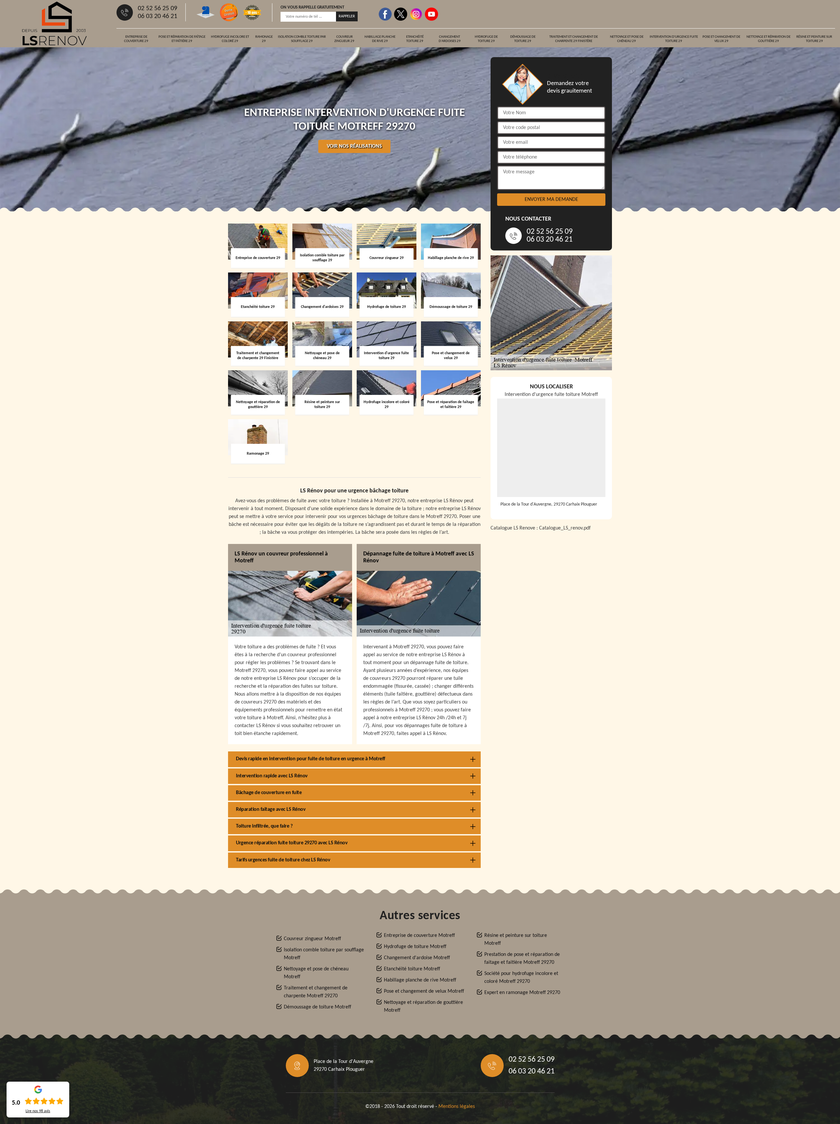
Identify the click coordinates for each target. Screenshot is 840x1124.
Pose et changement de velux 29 (721, 39)
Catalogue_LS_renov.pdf (565, 528)
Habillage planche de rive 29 (380, 39)
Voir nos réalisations (354, 146)
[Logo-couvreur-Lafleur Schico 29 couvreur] (54, 23)
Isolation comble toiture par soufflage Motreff (324, 954)
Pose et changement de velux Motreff (424, 991)
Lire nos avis (38, 1111)
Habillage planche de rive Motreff (420, 980)
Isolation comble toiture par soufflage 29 (302, 39)
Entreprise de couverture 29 (136, 39)
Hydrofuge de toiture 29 (486, 39)
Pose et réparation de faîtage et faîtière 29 (181, 39)
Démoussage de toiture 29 (523, 39)
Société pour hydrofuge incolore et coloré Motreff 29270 (521, 977)
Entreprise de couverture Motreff (419, 935)
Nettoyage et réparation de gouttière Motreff (423, 1006)
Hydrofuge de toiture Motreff (415, 946)
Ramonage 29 (264, 39)
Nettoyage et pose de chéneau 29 (626, 39)
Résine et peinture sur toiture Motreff (515, 939)
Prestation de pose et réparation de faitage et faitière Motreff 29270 (522, 958)
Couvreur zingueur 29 (344, 39)
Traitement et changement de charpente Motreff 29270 (315, 992)
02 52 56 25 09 (157, 8)
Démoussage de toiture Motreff (317, 1007)
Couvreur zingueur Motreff (312, 938)
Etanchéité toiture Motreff (412, 969)
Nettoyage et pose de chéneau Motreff (316, 973)
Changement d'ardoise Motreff (417, 958)
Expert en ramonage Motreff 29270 (522, 992)
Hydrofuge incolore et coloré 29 (230, 39)
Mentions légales (456, 1106)
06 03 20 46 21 (157, 16)
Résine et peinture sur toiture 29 (814, 39)
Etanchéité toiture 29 (415, 39)
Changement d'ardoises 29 (450, 39)
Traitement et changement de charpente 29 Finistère (573, 39)
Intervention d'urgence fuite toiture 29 (674, 39)
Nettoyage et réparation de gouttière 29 (768, 39)
